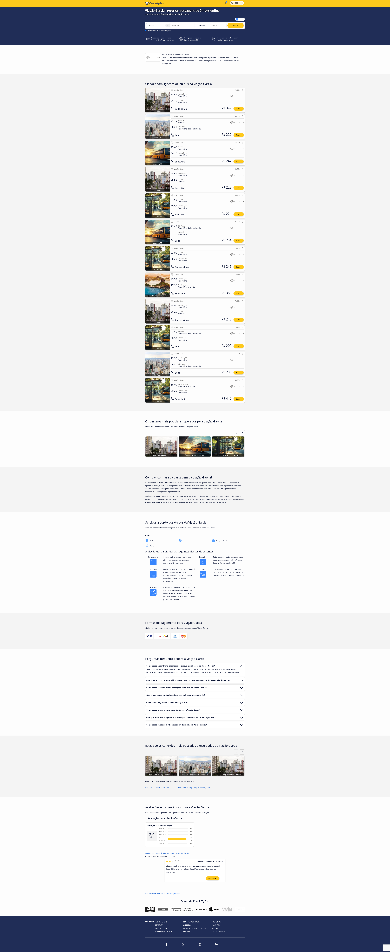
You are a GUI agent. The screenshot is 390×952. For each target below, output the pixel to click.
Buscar (238, 109)
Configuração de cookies (194, 928)
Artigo (215, 928)
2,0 (152, 834)
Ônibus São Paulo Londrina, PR (157, 787)
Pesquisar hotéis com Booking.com (159, 31)
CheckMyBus (149, 893)
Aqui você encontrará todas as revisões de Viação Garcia (167, 853)
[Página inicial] (154, 3)
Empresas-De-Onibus (162, 893)
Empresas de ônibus (163, 931)
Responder (212, 878)
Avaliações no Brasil (155, 825)
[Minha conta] (225, 3)
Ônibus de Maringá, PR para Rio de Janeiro (194, 787)
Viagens (186, 931)
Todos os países (219, 931)
